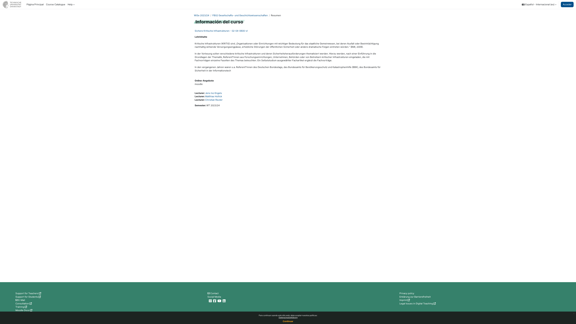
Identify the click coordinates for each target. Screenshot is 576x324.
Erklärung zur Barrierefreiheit (415, 296)
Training (19, 306)
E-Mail (21, 300)
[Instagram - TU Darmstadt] (211, 300)
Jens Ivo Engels (213, 93)
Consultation (22, 303)
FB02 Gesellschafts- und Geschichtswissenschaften (240, 15)
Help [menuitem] (70, 4)
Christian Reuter (214, 99)
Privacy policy (406, 293)
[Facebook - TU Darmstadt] (215, 300)
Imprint (403, 300)
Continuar (288, 321)
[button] (539, 4)
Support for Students (26, 296)
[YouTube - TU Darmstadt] (220, 300)
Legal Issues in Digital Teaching (416, 303)
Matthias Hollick (213, 96)
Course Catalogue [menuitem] (55, 4)
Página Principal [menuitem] (35, 4)
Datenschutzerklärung (288, 317)
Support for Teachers (26, 293)
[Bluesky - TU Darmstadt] (207, 300)
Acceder (567, 4)
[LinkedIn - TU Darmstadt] (224, 300)
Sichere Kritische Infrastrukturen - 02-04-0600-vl (221, 30)
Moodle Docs (22, 310)
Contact (214, 293)
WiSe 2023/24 (201, 15)
